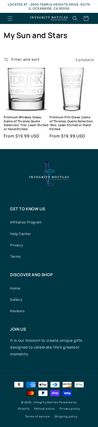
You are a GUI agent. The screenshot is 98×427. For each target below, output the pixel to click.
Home (15, 288)
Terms (15, 256)
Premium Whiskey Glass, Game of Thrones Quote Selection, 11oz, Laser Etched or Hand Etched (26, 123)
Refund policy (44, 408)
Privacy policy (70, 408)
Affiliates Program (26, 222)
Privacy (16, 245)
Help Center (20, 233)
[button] (10, 18)
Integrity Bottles (46, 402)
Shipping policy (66, 416)
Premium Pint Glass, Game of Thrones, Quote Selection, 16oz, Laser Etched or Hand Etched (71, 123)
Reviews (17, 310)
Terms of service (37, 416)
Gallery (16, 299)
